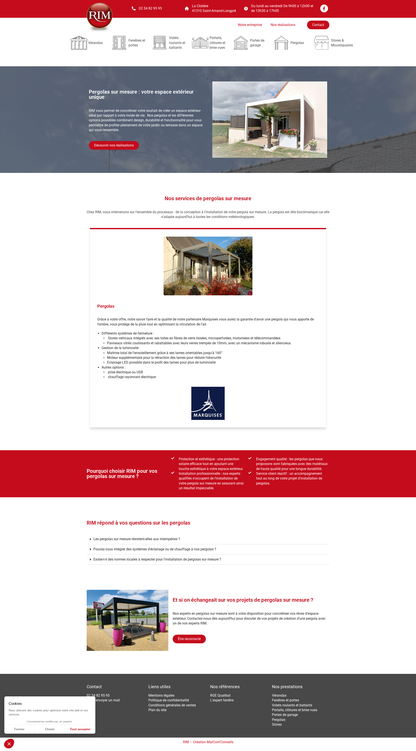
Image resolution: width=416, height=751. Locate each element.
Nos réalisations (283, 25)
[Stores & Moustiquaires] (322, 42)
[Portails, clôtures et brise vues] (200, 42)
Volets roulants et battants (177, 43)
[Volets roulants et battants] (159, 42)
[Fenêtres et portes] (119, 42)
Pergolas (297, 43)
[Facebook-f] (324, 8)
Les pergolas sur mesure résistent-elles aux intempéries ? (136, 539)
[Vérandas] (79, 42)
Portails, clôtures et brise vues (217, 43)
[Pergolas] (281, 42)
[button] (208, 539)
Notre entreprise (250, 25)
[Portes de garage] (240, 42)
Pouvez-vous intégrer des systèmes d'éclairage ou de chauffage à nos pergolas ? (154, 549)
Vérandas (95, 43)
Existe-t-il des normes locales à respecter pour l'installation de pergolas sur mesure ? (157, 559)
